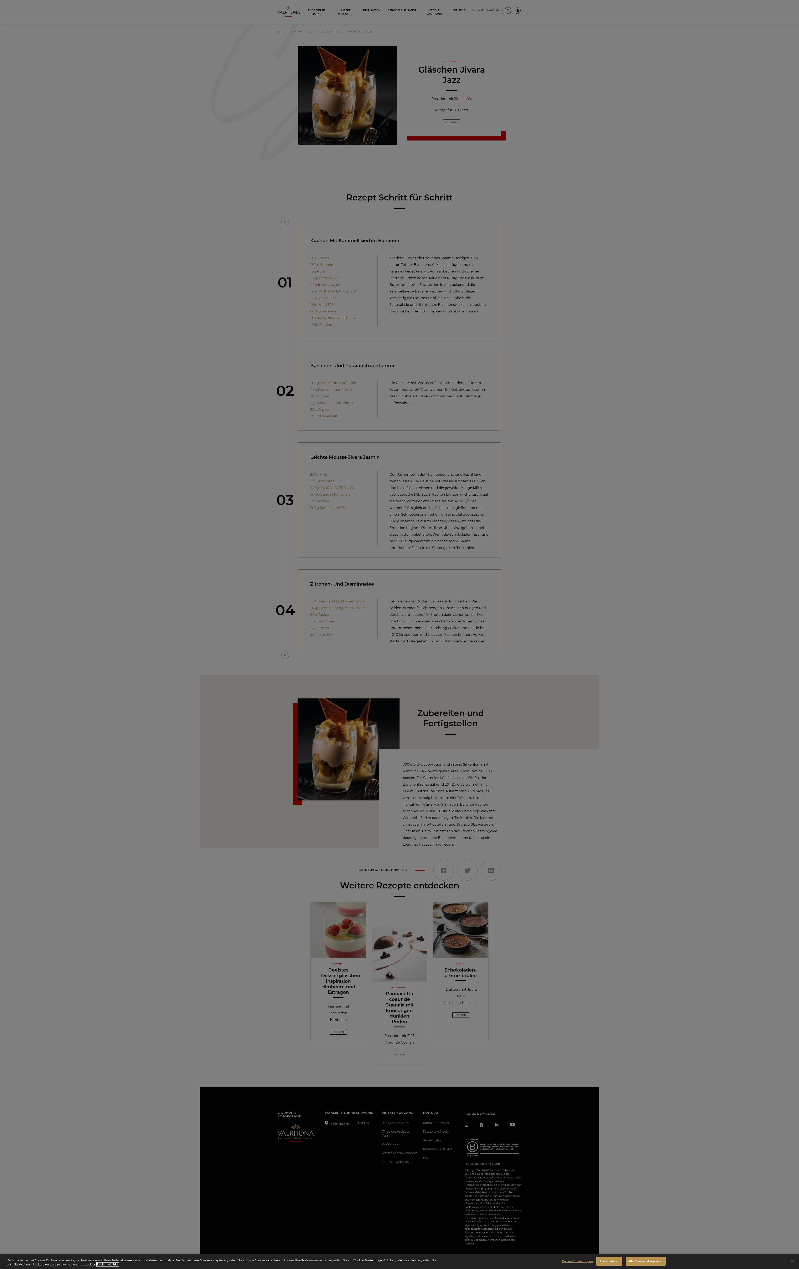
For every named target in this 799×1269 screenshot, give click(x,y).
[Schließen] (792, 1261)
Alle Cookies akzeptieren (645, 1261)
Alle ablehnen (609, 1261)
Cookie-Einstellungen (577, 1261)
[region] (399, 1261)
